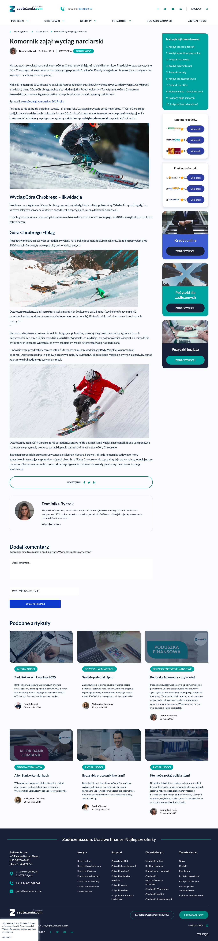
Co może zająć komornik (182, 97)
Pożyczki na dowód (179, 59)
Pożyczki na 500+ (178, 84)
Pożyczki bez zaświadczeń (184, 104)
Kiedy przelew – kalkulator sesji (186, 91)
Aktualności (83, 51)
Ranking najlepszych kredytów (152, 915)
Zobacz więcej (185, 251)
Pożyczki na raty (177, 72)
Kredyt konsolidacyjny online (184, 52)
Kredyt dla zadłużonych (181, 46)
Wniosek (196, 128)
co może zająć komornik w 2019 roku (42, 101)
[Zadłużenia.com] (26, 8)
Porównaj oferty (193, 915)
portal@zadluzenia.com (28, 891)
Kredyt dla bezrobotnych (182, 78)
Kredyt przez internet (180, 65)
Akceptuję (6, 937)
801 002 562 (85, 8)
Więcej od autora (51, 523)
